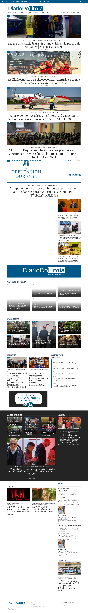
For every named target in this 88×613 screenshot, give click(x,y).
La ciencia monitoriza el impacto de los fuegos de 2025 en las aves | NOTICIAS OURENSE (18, 330)
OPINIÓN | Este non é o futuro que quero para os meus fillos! (69, 526)
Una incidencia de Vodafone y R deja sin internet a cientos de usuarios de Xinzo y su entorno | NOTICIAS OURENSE (31, 428)
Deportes (55, 12)
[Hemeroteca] (84, 1)
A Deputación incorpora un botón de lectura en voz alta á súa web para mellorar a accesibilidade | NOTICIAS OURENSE (44, 191)
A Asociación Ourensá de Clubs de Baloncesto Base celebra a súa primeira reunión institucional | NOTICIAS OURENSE (17, 380)
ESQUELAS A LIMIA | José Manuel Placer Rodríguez (64, 379)
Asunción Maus (62, 515)
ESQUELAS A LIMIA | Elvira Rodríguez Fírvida (65, 368)
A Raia (21, 12)
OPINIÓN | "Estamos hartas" (65, 551)
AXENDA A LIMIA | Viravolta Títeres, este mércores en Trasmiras (42, 509)
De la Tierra (28, 12)
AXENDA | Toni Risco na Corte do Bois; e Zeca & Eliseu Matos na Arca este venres (18, 510)
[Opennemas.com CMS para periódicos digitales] (67, 603)
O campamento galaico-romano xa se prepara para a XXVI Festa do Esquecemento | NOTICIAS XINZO (14, 435)
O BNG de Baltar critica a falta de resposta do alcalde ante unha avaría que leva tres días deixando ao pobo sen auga (31, 471)
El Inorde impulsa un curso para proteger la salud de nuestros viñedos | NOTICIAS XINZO (69, 330)
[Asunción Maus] (61, 510)
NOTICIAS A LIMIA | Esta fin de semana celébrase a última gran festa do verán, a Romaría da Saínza (69, 238)
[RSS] (81, 1)
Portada (32, 602)
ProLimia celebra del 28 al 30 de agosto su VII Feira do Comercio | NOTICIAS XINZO (14, 425)
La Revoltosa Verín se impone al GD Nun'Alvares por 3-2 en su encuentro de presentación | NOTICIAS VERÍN (69, 307)
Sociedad (42, 12)
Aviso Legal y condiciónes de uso (37, 606)
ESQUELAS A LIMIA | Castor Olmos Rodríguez (65, 363)
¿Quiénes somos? (34, 604)
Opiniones (35, 12)
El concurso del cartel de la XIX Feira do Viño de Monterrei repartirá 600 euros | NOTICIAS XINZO (19, 344)
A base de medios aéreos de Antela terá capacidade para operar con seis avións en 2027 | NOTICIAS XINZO (44, 117)
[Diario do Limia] (25, 8)
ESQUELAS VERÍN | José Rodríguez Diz (43, 293)
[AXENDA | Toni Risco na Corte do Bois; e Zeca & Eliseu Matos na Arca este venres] (18, 495)
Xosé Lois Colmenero (44, 49)
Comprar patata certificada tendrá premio (68, 345)
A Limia (15, 12)
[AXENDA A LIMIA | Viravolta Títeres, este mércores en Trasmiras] (44, 495)
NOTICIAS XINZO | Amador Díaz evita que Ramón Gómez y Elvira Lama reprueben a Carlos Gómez (68, 217)
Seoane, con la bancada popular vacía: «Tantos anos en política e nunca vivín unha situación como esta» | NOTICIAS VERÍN (69, 292)
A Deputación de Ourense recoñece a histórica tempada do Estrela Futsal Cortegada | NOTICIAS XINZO (38, 379)
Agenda (49, 12)
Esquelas (33, 608)
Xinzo (9, 12)
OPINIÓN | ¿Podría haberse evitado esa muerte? (68, 500)
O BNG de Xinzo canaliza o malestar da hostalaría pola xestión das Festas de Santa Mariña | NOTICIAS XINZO (48, 435)
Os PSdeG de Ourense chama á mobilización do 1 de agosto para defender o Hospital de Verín (69, 585)
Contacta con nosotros (73, 12)
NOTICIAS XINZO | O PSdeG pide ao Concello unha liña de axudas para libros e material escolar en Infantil (68, 260)
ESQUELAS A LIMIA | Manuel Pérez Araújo (64, 373)
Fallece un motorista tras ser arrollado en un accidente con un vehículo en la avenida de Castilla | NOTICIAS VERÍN (43, 307)
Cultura (62, 12)
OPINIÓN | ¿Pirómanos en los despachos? (66, 491)
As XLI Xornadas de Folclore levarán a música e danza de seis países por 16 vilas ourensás (44, 81)
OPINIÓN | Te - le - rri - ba (65, 535)
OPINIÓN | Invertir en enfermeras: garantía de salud (67, 518)
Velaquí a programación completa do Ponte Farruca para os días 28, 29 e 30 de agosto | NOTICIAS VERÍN (19, 306)
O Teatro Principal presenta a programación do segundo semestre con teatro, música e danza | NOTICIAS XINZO (69, 439)
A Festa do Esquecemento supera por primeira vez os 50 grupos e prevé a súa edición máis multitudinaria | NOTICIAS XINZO (44, 153)
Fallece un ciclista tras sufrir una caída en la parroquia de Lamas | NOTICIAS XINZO (44, 45)
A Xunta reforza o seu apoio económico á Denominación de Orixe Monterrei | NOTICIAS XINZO (43, 342)
